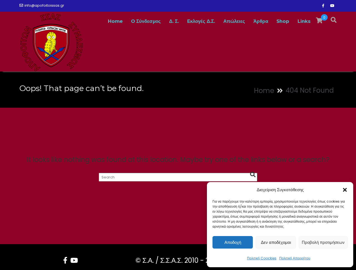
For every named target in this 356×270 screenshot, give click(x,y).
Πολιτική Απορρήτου (294, 258)
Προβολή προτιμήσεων (323, 242)
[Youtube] (332, 5)
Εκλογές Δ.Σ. (201, 21)
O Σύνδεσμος (146, 21)
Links (304, 21)
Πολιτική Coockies (261, 258)
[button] (345, 190)
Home (115, 21)
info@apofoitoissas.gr (44, 5)
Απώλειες (234, 21)
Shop (282, 21)
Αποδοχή (232, 242)
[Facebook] (323, 5)
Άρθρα (260, 21)
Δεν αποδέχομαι (276, 242)
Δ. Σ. (174, 21)
